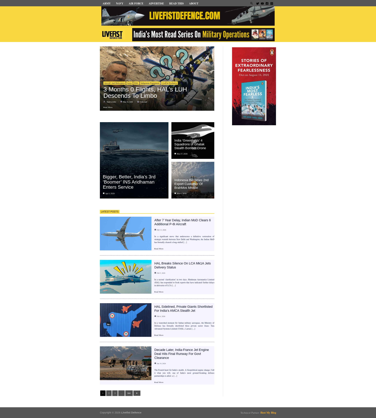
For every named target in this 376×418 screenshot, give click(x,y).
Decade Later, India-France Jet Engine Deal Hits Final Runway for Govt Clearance (181, 354)
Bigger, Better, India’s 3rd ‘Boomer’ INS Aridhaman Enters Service (129, 182)
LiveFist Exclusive (169, 83)
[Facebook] (267, 3)
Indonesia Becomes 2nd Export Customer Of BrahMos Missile (191, 184)
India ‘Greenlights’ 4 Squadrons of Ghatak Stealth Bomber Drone (190, 144)
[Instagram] (271, 3)
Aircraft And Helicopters (114, 83)
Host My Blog (268, 412)
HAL (136, 83)
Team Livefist (111, 102)
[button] (251, 3)
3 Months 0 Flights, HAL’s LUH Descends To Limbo (145, 92)
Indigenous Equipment (150, 83)
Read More (158, 248)
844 (129, 393)
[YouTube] (262, 3)
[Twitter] (257, 3)
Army (129, 83)
